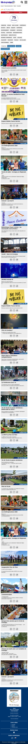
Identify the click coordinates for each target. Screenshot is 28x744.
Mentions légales (11, 742)
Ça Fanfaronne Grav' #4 (9, 382)
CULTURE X (18, 46)
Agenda (13, 725)
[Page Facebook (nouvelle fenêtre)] (14, 732)
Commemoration (7, 594)
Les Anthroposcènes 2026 (9, 145)
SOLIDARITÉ (3, 40)
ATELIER (9, 25)
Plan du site (4, 742)
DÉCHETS (3, 27)
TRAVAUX (16, 40)
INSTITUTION (9, 32)
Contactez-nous (14, 727)
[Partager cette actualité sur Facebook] (14, 74)
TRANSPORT (10, 40)
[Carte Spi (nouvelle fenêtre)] (15, 738)
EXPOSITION (19, 30)
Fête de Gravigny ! (7, 330)
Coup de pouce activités (9, 68)
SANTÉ (14, 37)
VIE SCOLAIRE (23, 40)
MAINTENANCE (4, 35)
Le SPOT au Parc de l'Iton (9, 434)
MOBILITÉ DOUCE (12, 35)
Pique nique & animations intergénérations (9, 356)
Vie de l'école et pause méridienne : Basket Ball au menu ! (12, 408)
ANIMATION (3, 25)
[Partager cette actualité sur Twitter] (17, 74)
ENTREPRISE (19, 27)
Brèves (20, 12)
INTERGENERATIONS (17, 32)
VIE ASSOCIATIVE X (5, 48)
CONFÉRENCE (23, 25)
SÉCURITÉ (19, 37)
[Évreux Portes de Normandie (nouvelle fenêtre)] (12, 738)
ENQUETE (13, 27)
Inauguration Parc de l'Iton (10, 567)
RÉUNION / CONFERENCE (6, 37)
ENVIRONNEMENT (5, 30)
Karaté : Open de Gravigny (10, 254)
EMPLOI (8, 27)
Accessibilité (14, 743)
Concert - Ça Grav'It (8, 201)
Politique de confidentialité (20, 742)
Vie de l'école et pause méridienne (12, 460)
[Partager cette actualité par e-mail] (11, 74)
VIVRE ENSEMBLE (5, 42)
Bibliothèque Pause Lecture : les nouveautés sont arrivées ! (11, 227)
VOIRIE (11, 42)
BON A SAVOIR (15, 25)
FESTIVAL (3, 32)
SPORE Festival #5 (7, 279)
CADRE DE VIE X (11, 46)
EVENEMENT (12, 30)
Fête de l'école (6, 486)
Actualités (7, 12)
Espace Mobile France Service (11, 121)
